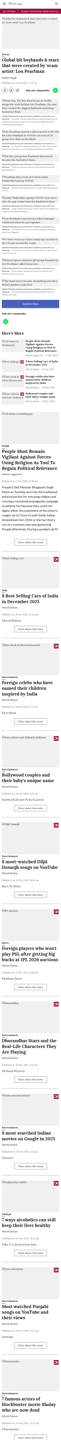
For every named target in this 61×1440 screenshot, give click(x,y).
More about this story (30, 542)
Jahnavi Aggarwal (12, 474)
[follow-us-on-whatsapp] (55, 90)
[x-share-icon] (11, 91)
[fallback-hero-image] (13, 345)
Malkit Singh (9, 77)
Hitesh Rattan (10, 607)
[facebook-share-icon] (5, 91)
